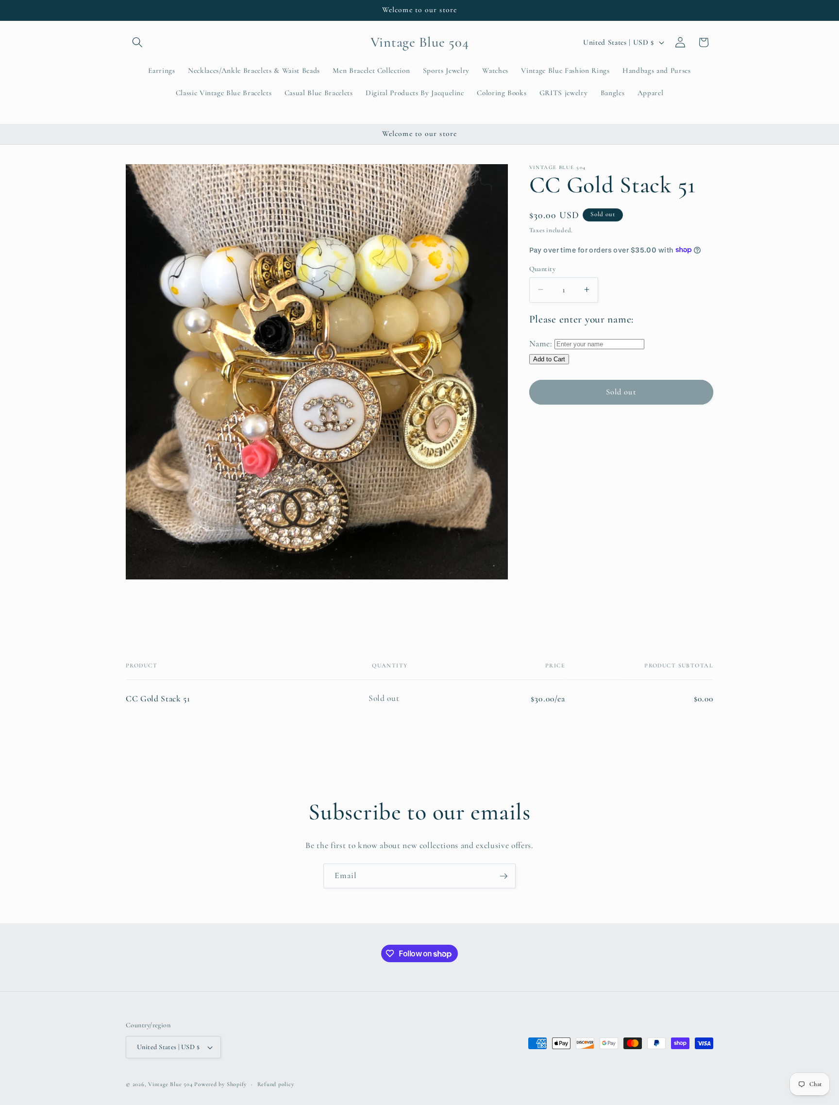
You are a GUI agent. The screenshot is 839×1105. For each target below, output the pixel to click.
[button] (137, 42)
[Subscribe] (503, 876)
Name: (541, 344)
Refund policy (275, 1084)
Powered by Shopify (220, 1084)
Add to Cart (549, 358)
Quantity (542, 268)
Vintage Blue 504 (170, 1084)
